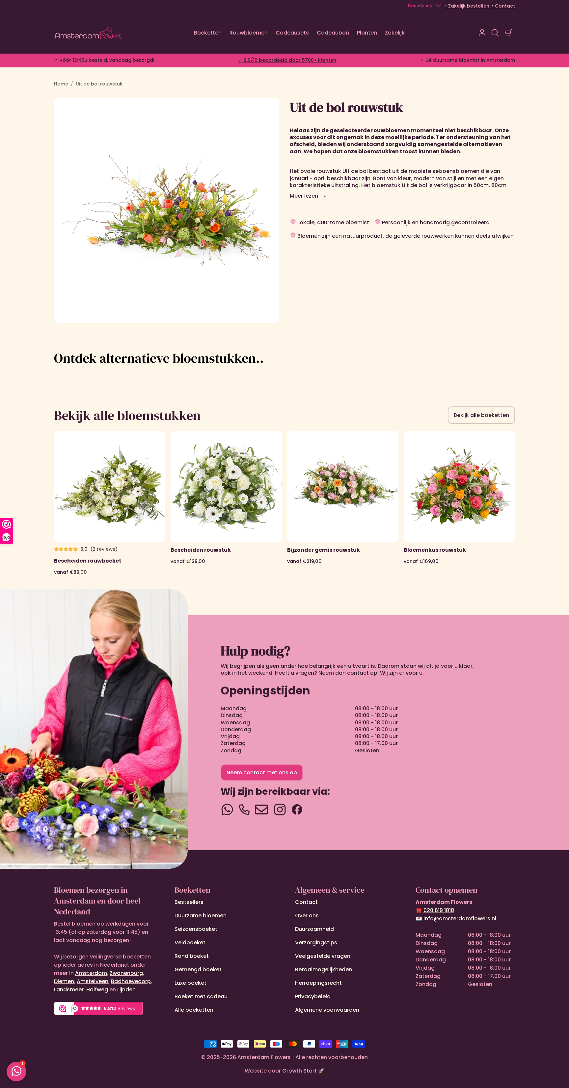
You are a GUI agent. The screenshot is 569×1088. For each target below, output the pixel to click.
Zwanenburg (126, 973)
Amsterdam (91, 973)
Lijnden (126, 989)
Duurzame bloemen (201, 915)
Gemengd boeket (198, 969)
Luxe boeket (190, 983)
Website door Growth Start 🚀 (285, 1071)
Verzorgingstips (316, 942)
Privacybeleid (313, 996)
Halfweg (97, 989)
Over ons (307, 915)
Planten (367, 32)
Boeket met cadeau (201, 996)
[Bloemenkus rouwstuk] (459, 503)
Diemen (64, 981)
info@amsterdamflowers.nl (459, 918)
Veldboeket (190, 942)
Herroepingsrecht (318, 983)
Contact (306, 902)
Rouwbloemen (249, 32)
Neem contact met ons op (262, 772)
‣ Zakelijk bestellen (467, 6)
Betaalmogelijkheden (323, 969)
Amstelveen (92, 981)
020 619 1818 (438, 910)
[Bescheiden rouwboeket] (109, 503)
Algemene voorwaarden (327, 1010)
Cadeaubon (333, 32)
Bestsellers (189, 902)
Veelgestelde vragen (322, 956)
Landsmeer (69, 989)
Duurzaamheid (314, 929)
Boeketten (208, 32)
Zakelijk (395, 32)
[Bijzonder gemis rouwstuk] (342, 503)
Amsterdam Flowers (264, 1057)
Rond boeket (192, 956)
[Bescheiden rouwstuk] (226, 503)
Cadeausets (292, 32)
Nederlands (420, 5)
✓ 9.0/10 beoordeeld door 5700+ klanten (287, 60)
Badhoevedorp (131, 981)
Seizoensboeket (196, 929)
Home (61, 84)
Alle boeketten (194, 1010)
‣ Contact (503, 6)
